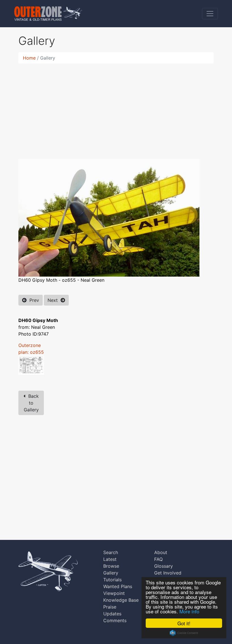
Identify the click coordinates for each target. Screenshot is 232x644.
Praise (109, 607)
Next (54, 300)
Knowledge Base (121, 600)
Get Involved (167, 573)
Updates (112, 613)
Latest (110, 559)
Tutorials (112, 579)
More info (189, 611)
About (160, 552)
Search (110, 552)
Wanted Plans (117, 586)
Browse (111, 566)
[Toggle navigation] (210, 13)
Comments (114, 620)
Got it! (183, 623)
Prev (33, 300)
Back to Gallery (31, 403)
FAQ (158, 559)
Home (29, 58)
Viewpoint (114, 593)
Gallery (110, 573)
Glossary (163, 566)
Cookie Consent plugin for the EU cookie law (184, 633)
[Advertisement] (116, 108)
